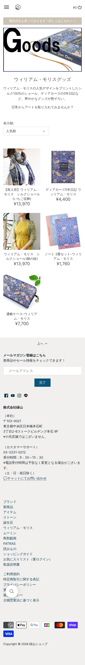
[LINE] (26, 395)
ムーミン (9, 533)
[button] (11, 591)
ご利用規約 (11, 574)
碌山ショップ (38, 644)
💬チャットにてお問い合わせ (25, 478)
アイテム (9, 512)
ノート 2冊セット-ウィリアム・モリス (63, 256)
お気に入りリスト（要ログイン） (27, 559)
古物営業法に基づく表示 (21, 600)
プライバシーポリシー (19, 585)
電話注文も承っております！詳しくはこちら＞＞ (42, 21)
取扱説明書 (11, 564)
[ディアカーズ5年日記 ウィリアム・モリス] (63, 166)
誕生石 (8, 522)
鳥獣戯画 (9, 538)
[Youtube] (13, 395)
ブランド (9, 502)
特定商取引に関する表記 (21, 579)
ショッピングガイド (18, 554)
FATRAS (9, 544)
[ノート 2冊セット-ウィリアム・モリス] (63, 231)
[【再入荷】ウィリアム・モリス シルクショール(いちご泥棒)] (21, 166)
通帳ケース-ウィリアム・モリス (21, 316)
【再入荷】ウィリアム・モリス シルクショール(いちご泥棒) (22, 194)
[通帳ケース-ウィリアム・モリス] (21, 291)
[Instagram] (19, 395)
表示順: (8, 123)
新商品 (8, 507)
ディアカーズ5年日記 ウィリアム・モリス (63, 192)
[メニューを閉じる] (6, 7)
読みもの (9, 549)
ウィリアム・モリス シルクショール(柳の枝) (22, 256)
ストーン (9, 517)
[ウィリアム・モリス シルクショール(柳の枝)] (21, 231)
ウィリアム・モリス (18, 528)
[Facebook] (6, 395)
